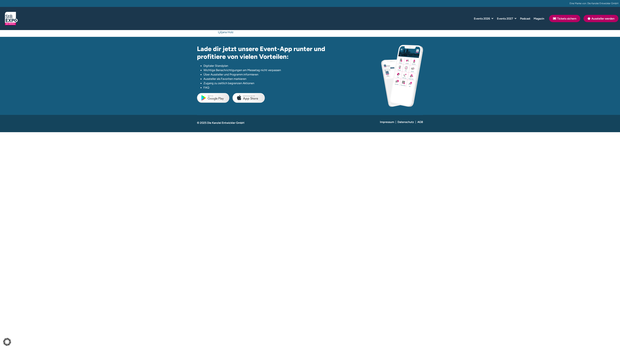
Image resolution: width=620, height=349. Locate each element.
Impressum (387, 122)
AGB (420, 122)
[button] (483, 18)
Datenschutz (406, 122)
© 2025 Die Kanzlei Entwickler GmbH (220, 122)
